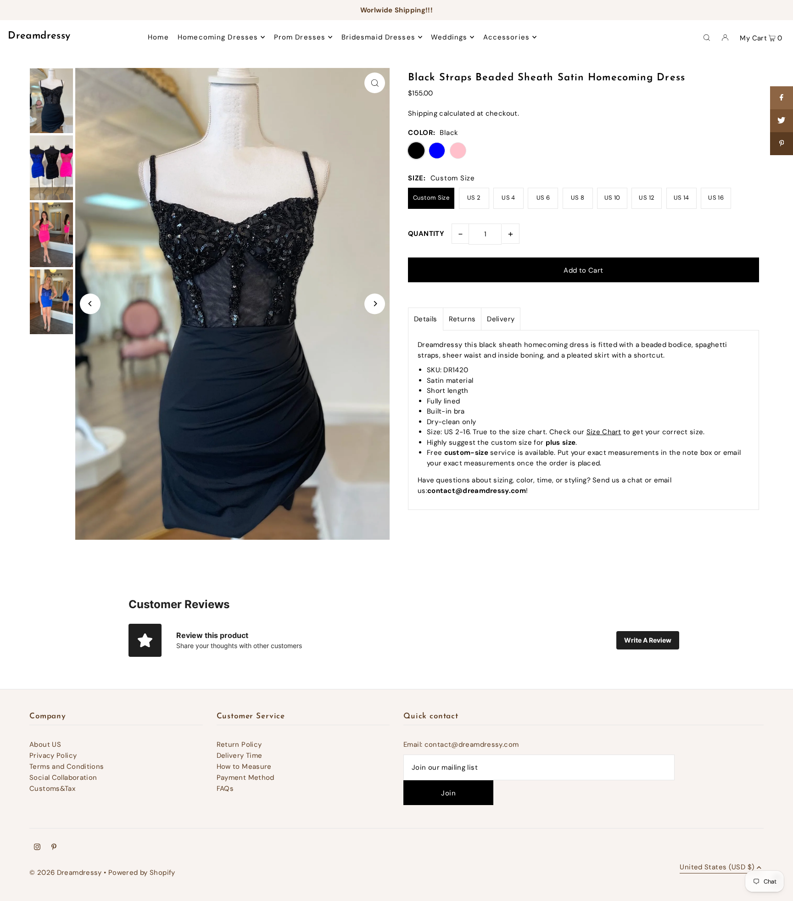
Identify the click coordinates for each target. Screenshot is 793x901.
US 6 (543, 197)
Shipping (422, 113)
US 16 (716, 197)
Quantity (426, 233)
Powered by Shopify (141, 872)
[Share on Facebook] (781, 97)
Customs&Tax (52, 788)
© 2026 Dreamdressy (65, 872)
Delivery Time (239, 755)
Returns (462, 319)
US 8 (578, 197)
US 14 (681, 197)
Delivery (500, 319)
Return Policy (239, 744)
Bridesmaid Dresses (378, 37)
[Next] (374, 303)
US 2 (474, 197)
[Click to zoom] (374, 83)
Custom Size (431, 197)
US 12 (646, 197)
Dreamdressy (39, 36)
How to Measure (244, 766)
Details (425, 319)
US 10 (612, 197)
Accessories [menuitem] (506, 37)
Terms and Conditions (66, 766)
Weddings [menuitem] (449, 37)
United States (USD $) (717, 868)
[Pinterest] (53, 847)
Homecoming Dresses (218, 37)
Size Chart (603, 432)
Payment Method (245, 777)
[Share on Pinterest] (781, 143)
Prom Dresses (300, 37)
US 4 (508, 197)
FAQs (225, 788)
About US (45, 744)
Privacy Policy (53, 755)
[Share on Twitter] (781, 120)
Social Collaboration (63, 777)
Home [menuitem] (158, 37)
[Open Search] (707, 37)
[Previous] (90, 303)
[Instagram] (37, 847)
